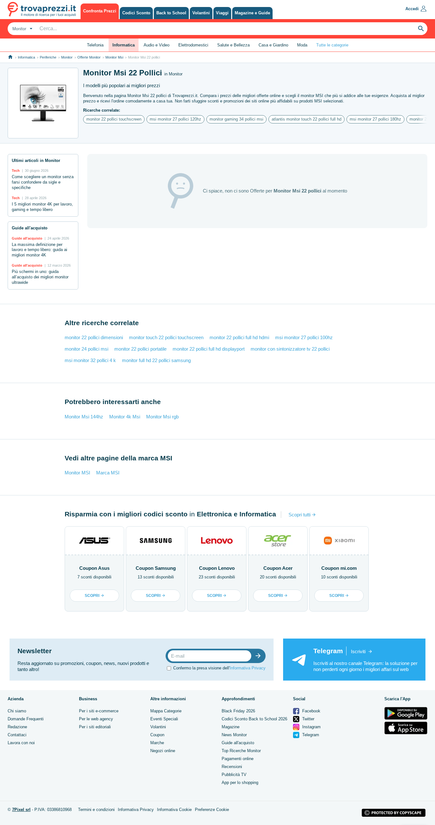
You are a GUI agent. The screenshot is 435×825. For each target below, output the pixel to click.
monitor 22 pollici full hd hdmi (239, 337)
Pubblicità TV (234, 774)
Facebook (310, 711)
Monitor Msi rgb (162, 416)
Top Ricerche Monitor (241, 750)
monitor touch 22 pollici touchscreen (166, 337)
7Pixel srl (21, 809)
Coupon (157, 734)
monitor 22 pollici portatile (140, 349)
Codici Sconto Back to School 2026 (254, 719)
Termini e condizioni (96, 809)
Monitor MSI (77, 472)
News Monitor (234, 734)
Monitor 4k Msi (124, 416)
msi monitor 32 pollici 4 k (90, 360)
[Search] (421, 28)
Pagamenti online (237, 758)
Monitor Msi (114, 57)
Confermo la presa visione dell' (219, 668)
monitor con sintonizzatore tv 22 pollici (290, 349)
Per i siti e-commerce (98, 711)
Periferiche (48, 57)
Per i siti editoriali (95, 726)
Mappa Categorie (166, 711)
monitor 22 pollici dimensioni (94, 337)
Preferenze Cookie (212, 809)
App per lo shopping (240, 782)
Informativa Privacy (248, 668)
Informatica (26, 57)
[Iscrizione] (259, 656)
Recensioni (232, 766)
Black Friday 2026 (238, 711)
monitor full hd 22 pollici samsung (156, 360)
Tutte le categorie (332, 45)
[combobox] (22, 28)
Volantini (158, 726)
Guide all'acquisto (238, 742)
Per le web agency (96, 719)
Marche (157, 742)
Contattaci (17, 734)
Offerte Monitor (89, 57)
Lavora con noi (21, 742)
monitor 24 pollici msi (86, 349)
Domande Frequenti (26, 719)
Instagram (311, 726)
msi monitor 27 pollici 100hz (304, 337)
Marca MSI (107, 472)
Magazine (230, 726)
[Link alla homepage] (10, 57)
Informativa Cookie (174, 809)
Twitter (307, 719)
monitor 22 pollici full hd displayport (209, 349)
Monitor (67, 57)
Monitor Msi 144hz (84, 416)
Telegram (310, 734)
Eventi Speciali (164, 719)
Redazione (17, 726)
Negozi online (162, 750)
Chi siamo (17, 711)
